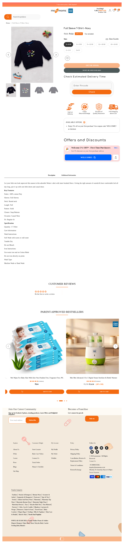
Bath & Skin (23, 514)
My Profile (54, 449)
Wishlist (53, 458)
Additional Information (68, 175)
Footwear (37, 497)
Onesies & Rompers (25, 495)
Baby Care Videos (37, 454)
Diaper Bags (22, 512)
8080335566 (102, 10)
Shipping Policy (75, 454)
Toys (26, 504)
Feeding (30, 512)
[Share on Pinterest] (101, 448)
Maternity (37, 499)
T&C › (116, 148)
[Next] (56, 54)
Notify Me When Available (92, 70)
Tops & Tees (45, 497)
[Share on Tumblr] (106, 448)
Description (51, 175)
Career (15, 458)
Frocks (14, 499)
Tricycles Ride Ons (35, 504)
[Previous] (8, 54)
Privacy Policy (74, 449)
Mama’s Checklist (37, 467)
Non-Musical (47, 504)
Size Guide (114, 39)
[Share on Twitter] (96, 448)
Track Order (36, 462)
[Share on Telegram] (92, 452)
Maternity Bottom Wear (23, 502)
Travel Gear (38, 509)
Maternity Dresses (17, 504)
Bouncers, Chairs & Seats (25, 509)
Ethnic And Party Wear (25, 499)
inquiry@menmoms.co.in (97, 467)
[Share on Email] (97, 452)
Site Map (16, 471)
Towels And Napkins (34, 514)
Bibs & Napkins (39, 512)
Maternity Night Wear (39, 502)
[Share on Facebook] (91, 448)
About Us (16, 449)
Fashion (14, 495)
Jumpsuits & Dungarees (24, 497)
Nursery (14, 507)
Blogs (15, 467)
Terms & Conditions (76, 465)
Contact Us (35, 458)
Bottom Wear (37, 495)
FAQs (15, 454)
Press (14, 462)
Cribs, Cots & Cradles (26, 507)
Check (92, 92)
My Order (54, 454)
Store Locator (36, 449)
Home (8, 23)
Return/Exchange (75, 470)
